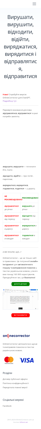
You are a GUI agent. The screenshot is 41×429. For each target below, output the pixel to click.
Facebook (7, 406)
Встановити (20, 315)
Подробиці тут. (10, 101)
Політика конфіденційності (16, 383)
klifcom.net (24, 422)
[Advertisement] (20, 141)
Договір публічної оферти (15, 379)
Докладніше (20, 284)
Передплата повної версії (15, 387)
